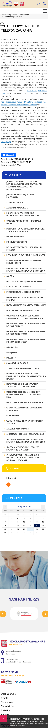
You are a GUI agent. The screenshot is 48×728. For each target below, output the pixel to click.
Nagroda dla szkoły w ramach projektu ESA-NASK (26, 298)
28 (37, 529)
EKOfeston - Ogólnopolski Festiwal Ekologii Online (23, 261)
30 (5, 533)
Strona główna (8, 694)
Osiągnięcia (12, 347)
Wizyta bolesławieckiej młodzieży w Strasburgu (24, 409)
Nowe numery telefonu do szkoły (22, 310)
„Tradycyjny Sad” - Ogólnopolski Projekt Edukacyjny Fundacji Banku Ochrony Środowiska (24, 457)
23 (5, 529)
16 (5, 525)
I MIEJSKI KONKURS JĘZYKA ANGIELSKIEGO (24, 281)
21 (37, 525)
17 (11, 525)
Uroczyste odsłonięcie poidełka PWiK (24, 402)
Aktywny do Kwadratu (17, 208)
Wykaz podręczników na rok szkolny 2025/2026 (24, 422)
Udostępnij (10, 155)
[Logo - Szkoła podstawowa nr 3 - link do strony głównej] (20, 4)
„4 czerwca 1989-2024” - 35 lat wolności (25, 434)
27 (30, 529)
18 (18, 525)
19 (24, 525)
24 (11, 529)
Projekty (11, 358)
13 (30, 522)
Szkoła (4, 698)
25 (18, 529)
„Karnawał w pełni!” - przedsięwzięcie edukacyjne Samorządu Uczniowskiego (25, 440)
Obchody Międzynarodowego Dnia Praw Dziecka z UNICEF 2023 (25, 333)
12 (24, 522)
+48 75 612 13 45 (44, 4)
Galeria (10, 276)
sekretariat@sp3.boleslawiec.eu (39, 4)
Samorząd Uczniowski (17, 363)
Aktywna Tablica (14, 203)
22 (43, 525)
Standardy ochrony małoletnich (22, 368)
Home (14, 15)
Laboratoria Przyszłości (18, 287)
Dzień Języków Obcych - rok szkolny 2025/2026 (24, 248)
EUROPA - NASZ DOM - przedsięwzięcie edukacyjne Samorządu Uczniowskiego (25, 269)
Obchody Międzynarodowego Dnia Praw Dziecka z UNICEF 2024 (25, 340)
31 (11, 533)
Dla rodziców (7, 706)
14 (37, 522)
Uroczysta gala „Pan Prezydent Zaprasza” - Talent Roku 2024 (22, 385)
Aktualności (23, 15)
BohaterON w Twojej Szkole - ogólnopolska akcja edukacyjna (22, 214)
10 (11, 522)
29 (43, 529)
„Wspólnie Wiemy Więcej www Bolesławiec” (20, 196)
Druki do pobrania (15, 237)
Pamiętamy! (11, 353)
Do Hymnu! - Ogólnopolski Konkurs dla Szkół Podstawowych (25, 230)
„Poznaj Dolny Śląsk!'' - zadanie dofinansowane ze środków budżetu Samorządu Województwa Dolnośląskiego (24, 185)
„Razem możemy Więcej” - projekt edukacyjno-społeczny (22, 448)
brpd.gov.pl (6, 141)
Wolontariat (12, 416)
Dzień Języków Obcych (17, 242)
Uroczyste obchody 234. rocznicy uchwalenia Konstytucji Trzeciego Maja (23, 394)
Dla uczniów (7, 702)
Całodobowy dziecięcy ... (12, 16)
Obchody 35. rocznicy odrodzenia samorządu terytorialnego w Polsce (24, 317)
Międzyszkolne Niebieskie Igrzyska (23, 292)
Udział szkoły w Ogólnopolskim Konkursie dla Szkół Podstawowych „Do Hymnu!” (26, 376)
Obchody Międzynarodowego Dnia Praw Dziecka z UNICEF (25, 325)
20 (30, 525)
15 (43, 522)
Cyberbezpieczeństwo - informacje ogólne (23, 222)
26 (24, 529)
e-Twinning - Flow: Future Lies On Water (25, 255)
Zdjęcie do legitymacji (17, 429)
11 (18, 522)
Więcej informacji (8, 484)
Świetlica (5, 710)
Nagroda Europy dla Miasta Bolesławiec (26, 305)
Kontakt (5, 714)
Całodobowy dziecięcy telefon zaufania (20, 28)
